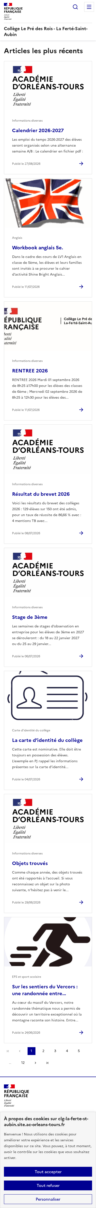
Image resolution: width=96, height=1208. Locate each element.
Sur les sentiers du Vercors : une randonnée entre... (45, 990)
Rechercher (75, 7)
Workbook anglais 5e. (37, 247)
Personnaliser (48, 1199)
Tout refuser (48, 1185)
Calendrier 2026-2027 (38, 130)
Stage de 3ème (30, 617)
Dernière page (47, 1063)
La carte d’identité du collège (47, 740)
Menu (89, 7)
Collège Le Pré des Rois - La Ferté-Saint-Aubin (46, 31)
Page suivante (35, 1063)
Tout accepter (48, 1172)
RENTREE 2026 (30, 370)
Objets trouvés (30, 863)
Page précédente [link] (20, 1051)
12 (23, 1062)
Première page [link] (8, 1051)
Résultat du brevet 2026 (41, 494)
